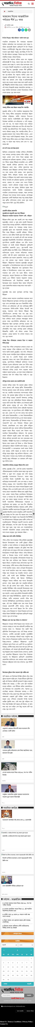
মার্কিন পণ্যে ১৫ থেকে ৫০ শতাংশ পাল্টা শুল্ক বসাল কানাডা (16, 915)
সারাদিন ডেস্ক (9, 25)
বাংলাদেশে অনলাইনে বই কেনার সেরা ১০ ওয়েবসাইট (17, 820)
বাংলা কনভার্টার (20, 1011)
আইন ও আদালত (4, 894)
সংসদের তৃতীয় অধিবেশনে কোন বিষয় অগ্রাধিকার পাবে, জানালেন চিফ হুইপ (17, 751)
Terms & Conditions (15, 1022)
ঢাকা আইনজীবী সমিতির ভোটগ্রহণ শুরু (13, 886)
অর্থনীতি (3, 850)
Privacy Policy (28, 1022)
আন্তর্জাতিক (10, 11)
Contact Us (4, 1024)
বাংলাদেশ (3, 872)
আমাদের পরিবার (30, 1011)
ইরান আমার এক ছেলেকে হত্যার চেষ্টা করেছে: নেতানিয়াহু (17, 921)
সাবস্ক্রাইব (29, 995)
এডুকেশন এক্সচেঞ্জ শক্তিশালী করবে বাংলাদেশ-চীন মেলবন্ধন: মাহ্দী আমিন (16, 729)
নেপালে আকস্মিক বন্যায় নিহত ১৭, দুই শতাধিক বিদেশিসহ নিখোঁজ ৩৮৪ (17, 910)
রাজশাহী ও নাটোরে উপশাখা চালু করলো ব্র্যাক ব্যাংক (16, 836)
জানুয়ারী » (29, 984)
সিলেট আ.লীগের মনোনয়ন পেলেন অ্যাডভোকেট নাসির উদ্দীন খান (17, 859)
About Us (3, 1022)
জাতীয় (3, 737)
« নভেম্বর (5, 984)
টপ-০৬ (3, 803)
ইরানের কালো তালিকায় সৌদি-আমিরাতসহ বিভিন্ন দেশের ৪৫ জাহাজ (16, 927)
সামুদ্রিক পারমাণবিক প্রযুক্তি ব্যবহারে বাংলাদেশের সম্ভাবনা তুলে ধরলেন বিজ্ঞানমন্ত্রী (16, 795)
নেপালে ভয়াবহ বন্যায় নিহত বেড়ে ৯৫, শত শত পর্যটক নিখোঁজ (17, 773)
